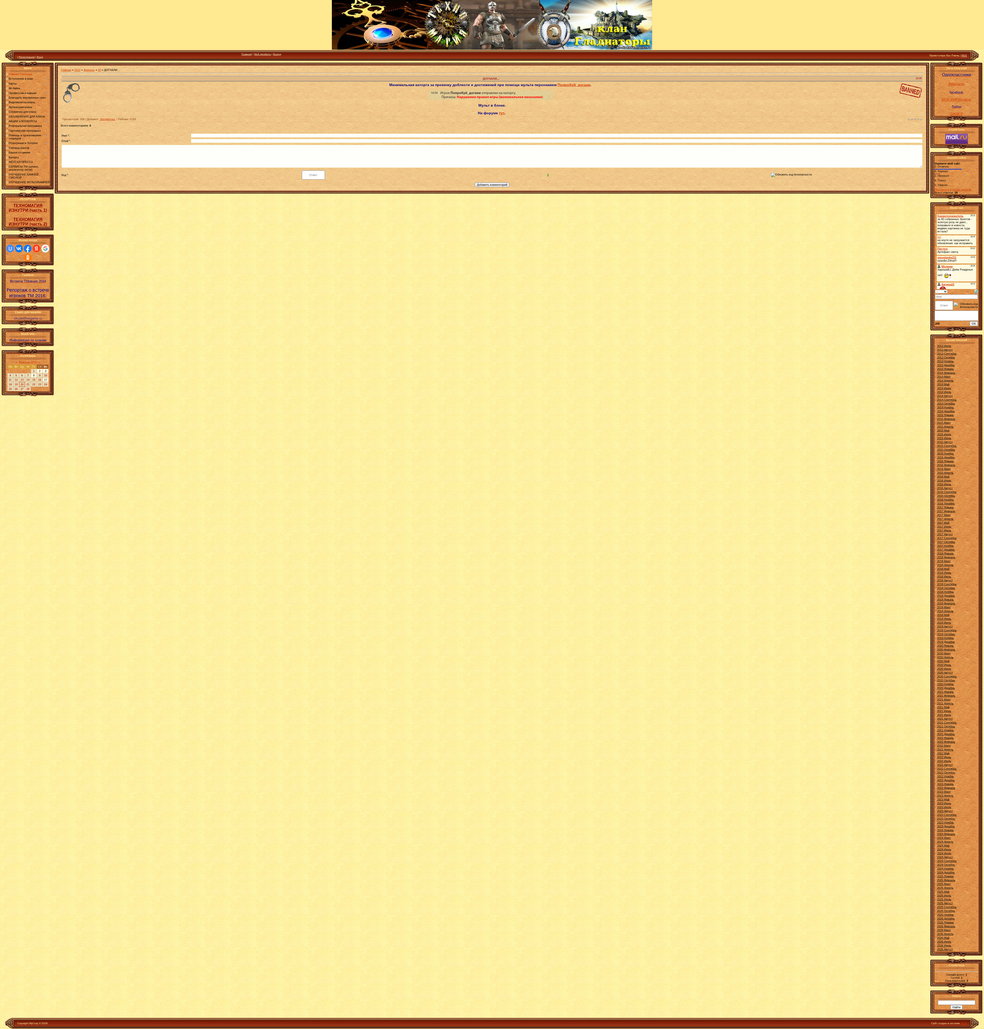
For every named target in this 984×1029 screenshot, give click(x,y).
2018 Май (943, 568)
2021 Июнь (944, 711)
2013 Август (945, 349)
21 (27, 384)
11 (10, 379)
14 (27, 379)
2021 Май (943, 707)
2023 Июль (944, 807)
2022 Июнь (944, 757)
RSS (964, 55)
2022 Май (943, 753)
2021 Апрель (945, 703)
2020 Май (943, 661)
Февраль (89, 69)
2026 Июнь (944, 941)
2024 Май (943, 845)
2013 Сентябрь (947, 353)
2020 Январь (945, 645)
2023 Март (944, 791)
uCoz (964, 1023)
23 (39, 384)
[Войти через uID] (10, 248)
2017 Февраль (946, 511)
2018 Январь (945, 553)
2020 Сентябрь (947, 676)
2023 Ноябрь (945, 822)
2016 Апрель (945, 472)
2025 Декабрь (946, 918)
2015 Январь (945, 415)
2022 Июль (944, 761)
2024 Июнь (944, 849)
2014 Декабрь (946, 411)
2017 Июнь (944, 526)
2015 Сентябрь (947, 445)
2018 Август (945, 580)
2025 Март (944, 884)
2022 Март (944, 745)
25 (10, 388)
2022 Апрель (945, 749)
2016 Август (945, 488)
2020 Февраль (946, 649)
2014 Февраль (946, 372)
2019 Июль (944, 622)
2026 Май (943, 937)
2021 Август (945, 718)
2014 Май (943, 384)
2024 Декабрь (946, 872)
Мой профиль (262, 54)
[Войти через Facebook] (28, 248)
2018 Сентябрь (947, 584)
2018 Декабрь (946, 595)
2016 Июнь (944, 480)
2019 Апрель (945, 611)
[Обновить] (976, 291)
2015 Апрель (945, 426)
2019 (77, 69)
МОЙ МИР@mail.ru (956, 99)
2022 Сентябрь (947, 768)
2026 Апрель (945, 933)
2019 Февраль (946, 603)
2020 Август (945, 672)
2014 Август (945, 395)
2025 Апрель (945, 887)
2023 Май (943, 799)
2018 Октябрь (946, 588)
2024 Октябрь (946, 864)
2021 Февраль (946, 695)
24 (45, 384)
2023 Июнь (944, 803)
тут (501, 113)
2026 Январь (945, 922)
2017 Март (944, 515)
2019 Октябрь (946, 634)
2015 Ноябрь (945, 453)
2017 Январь (945, 507)
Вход (40, 57)
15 (33, 379)
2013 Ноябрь (945, 361)
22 (33, 384)
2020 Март (944, 653)
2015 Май (943, 430)
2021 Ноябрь (945, 730)
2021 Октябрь (946, 726)
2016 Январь (945, 461)
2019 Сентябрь (947, 630)
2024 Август (945, 857)
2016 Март (944, 468)
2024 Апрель (945, 841)
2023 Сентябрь (947, 814)
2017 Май (943, 522)
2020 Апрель (945, 657)
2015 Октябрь (946, 449)
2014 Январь (945, 369)
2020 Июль (944, 668)
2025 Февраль (946, 880)
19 (16, 384)
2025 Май (943, 891)
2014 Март (944, 376)
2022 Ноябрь (945, 776)
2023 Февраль (946, 787)
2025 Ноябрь (945, 914)
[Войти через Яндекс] (36, 248)
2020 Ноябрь (945, 684)
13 (22, 379)
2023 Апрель (945, 795)
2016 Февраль (946, 465)
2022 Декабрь (946, 780)
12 (16, 379)
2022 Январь (945, 737)
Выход (277, 54)
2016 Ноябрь (945, 499)
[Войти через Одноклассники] (28, 257)
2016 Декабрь (946, 503)
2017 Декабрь (946, 549)
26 (16, 388)
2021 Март (944, 699)
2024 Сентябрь (947, 860)
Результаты (942, 189)
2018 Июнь (944, 572)
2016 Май (943, 476)
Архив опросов (961, 189)
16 (39, 379)
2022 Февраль (946, 741)
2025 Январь (945, 876)
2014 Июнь (944, 388)
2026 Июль (944, 945)
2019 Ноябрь (945, 638)
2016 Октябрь (946, 495)
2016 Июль (944, 484)
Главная (246, 54)
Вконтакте (956, 84)
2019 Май (943, 614)
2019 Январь (945, 599)
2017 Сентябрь (947, 538)
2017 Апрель (945, 518)
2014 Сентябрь (947, 399)
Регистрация (27, 57)
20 (22, 384)
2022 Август (945, 764)
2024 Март (944, 837)
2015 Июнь (944, 434)
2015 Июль (944, 438)
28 (27, 388)
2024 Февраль (946, 834)
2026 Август (945, 949)
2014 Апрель (945, 380)
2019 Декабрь (946, 641)
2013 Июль (944, 345)
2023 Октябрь (946, 818)
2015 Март (944, 422)
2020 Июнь (944, 664)
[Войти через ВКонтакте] (19, 248)
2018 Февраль (946, 557)
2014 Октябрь (946, 403)
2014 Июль (944, 392)
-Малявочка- (107, 119)
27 (22, 388)
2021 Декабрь (946, 734)
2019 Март (944, 607)
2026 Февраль (946, 926)
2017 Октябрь (946, 541)
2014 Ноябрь (945, 407)
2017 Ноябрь (945, 545)
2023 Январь (945, 784)
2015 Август (945, 442)
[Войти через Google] (45, 248)
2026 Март (944, 930)
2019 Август (945, 626)
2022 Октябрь (946, 772)
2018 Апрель (945, 565)
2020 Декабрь (946, 688)
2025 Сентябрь (947, 907)
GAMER (956, 114)
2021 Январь (945, 691)
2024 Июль (944, 853)
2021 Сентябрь (947, 722)
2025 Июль (944, 899)
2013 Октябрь (946, 357)
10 (45, 375)
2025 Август (945, 903)
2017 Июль (944, 530)
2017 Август (945, 534)
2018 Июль (944, 576)
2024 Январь (945, 830)
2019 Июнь (944, 618)
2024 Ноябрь (945, 868)
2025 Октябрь (946, 910)
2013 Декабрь (946, 365)
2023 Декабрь (946, 826)
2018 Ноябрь (945, 591)
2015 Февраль (946, 418)
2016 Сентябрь (947, 491)
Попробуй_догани (574, 85)
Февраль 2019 (28, 362)
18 (10, 384)
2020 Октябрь (946, 680)
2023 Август (945, 810)
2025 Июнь (944, 895)
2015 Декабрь (946, 457)
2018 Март (944, 561)
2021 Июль (944, 714)
